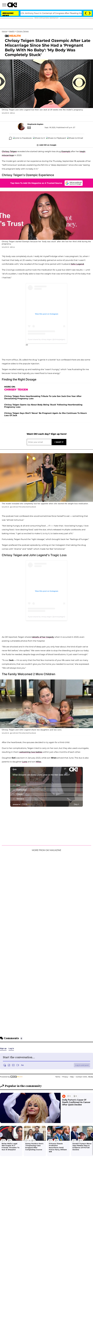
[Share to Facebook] (22, 138)
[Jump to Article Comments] (10, 138)
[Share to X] (39, 138)
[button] (5, 5)
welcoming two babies (30, 752)
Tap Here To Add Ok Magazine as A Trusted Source (36, 183)
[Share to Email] (75, 138)
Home (4, 31)
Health (12, 31)
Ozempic (65, 151)
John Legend (77, 264)
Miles (38, 762)
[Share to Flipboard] (56, 138)
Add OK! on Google (47, 145)
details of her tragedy (43, 637)
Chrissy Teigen (22, 31)
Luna (24, 762)
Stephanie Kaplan (35, 124)
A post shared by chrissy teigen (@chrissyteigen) (46, 339)
